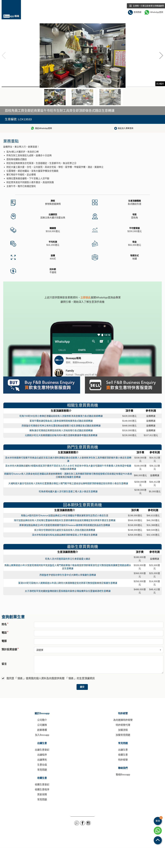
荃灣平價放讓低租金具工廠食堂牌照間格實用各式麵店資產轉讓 (61, 420)
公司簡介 (42, 720)
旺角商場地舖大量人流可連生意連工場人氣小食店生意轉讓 (68, 491)
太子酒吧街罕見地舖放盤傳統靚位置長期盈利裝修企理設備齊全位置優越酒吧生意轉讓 (68, 591)
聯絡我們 (123, 768)
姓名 (4, 624)
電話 (4, 632)
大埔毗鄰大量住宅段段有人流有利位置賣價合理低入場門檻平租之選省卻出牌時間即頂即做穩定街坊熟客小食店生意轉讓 (68, 483)
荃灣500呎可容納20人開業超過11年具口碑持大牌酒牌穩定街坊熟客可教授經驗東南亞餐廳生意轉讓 (67, 583)
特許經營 (123, 713)
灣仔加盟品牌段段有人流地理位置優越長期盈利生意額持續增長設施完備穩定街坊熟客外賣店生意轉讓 (64, 520)
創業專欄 (42, 730)
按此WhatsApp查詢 (43, 128)
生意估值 (42, 764)
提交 (82, 687)
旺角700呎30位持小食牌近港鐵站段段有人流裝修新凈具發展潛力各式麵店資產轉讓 (61, 416)
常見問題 (42, 769)
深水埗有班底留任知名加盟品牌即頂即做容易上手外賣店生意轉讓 (64, 535)
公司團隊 (42, 725)
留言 (4, 663)
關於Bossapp (42, 713)
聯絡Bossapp (123, 774)
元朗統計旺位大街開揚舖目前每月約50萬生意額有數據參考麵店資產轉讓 (61, 435)
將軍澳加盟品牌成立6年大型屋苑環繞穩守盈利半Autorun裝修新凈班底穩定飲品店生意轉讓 (64, 525)
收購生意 (42, 778)
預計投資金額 (9, 649)
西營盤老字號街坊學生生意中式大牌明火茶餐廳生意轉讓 (67, 575)
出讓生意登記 (42, 749)
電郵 (4, 641)
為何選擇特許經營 (123, 720)
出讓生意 (42, 743)
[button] (161, 55)
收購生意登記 (42, 784)
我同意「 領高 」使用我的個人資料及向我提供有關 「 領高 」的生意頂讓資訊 (50, 678)
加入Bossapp (42, 735)
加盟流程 (123, 730)
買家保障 (42, 794)
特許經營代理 (123, 725)
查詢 (158, 819)
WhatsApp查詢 (156, 12)
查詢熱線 (137, 12)
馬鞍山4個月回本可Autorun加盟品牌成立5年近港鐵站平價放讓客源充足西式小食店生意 (64, 515)
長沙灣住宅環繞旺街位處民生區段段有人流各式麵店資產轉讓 (64, 530)
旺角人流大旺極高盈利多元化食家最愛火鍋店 (67, 558)
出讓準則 (42, 759)
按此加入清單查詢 (125, 128)
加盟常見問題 (123, 735)
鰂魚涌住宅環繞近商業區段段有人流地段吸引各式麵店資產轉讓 (61, 430)
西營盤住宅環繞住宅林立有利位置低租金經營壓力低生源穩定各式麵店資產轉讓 (61, 425)
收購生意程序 (42, 789)
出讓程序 (42, 754)
